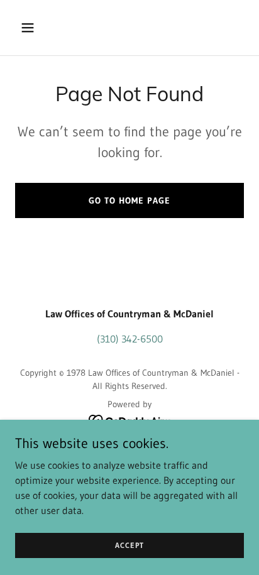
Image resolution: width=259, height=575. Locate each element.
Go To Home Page (129, 200)
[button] (32, 27)
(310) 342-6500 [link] (130, 338)
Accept (129, 545)
